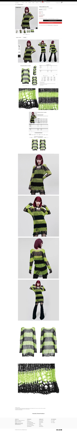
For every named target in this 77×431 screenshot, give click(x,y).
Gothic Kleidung (41, 420)
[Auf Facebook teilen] (25, 34)
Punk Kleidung (41, 421)
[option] (26, 17)
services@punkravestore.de (20, 420)
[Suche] (56, 2)
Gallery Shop (48, 2)
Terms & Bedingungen (30, 424)
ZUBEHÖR (37, 2)
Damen (33, 2)
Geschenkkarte (41, 426)
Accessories (40, 425)
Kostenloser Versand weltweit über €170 (38, 0)
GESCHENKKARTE (29, 426)
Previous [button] (15, 18)
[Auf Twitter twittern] (26, 34)
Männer (30, 2)
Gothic (23, 2)
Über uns (28, 420)
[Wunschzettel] (59, 2)
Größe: (41, 11)
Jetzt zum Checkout (50, 22)
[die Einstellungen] (58, 2)
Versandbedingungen (30, 422)
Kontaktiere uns (29, 421)
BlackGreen (41, 16)
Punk (26, 2)
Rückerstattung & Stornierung (31, 423)
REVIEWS (25, 37)
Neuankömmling (42, 2)
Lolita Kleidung (41, 422)
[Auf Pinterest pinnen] (27, 34)
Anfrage (57, 18)
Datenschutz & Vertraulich (30, 425)
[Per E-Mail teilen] (29, 34)
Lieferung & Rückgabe (52, 18)
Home (16, 4)
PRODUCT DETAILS (18, 37)
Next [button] (37, 18)
